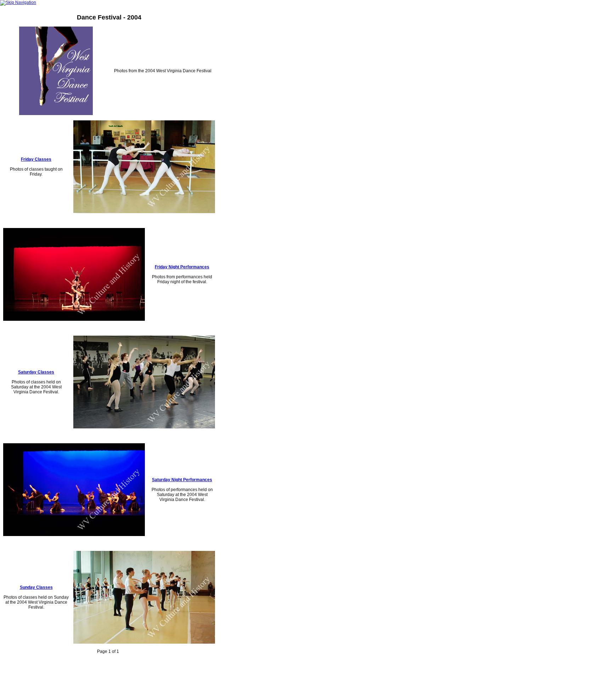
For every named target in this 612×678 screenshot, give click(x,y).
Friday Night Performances (182, 266)
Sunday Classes (36, 587)
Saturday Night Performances (182, 479)
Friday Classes (36, 159)
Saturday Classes (36, 372)
